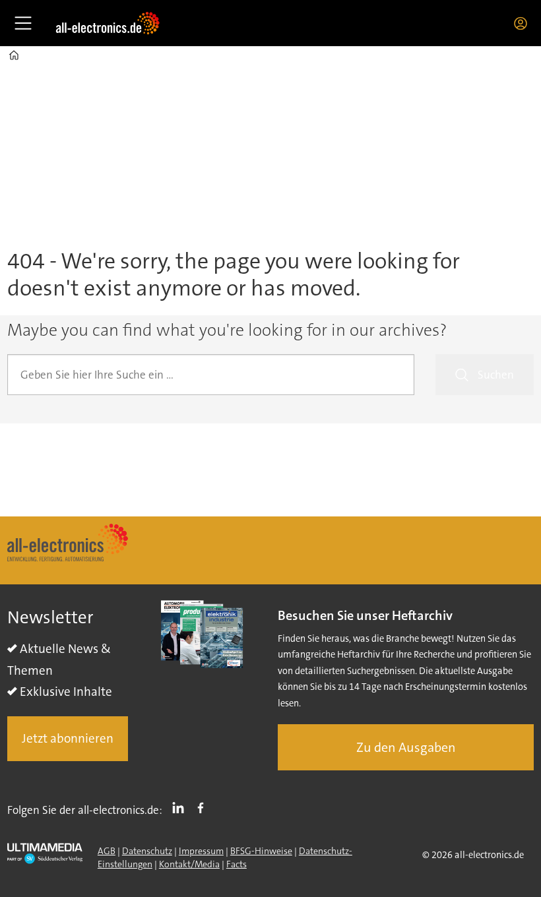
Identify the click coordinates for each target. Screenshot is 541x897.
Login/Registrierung (524, 23)
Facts (236, 864)
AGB (106, 851)
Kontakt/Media (189, 864)
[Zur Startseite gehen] (107, 23)
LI (181, 807)
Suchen (496, 374)
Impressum (201, 851)
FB (204, 807)
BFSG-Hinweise (261, 851)
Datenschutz (147, 851)
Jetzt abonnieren (67, 738)
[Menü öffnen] (23, 23)
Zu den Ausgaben (406, 747)
